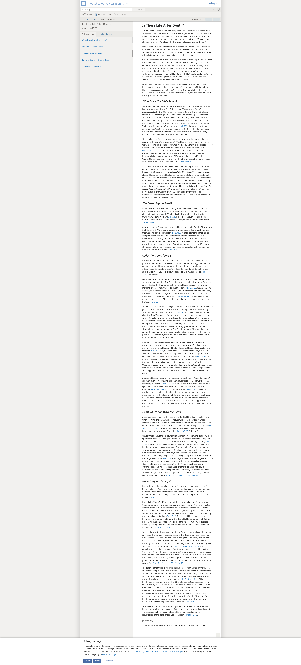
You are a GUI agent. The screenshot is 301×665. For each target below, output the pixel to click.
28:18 (167, 527)
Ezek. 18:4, (184, 161)
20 (190, 161)
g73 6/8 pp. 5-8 (89, 19)
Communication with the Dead (95, 60)
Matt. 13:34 (201, 356)
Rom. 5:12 (171, 516)
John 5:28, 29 (193, 546)
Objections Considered (92, 53)
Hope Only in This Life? (92, 66)
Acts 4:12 (193, 579)
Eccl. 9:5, (153, 428)
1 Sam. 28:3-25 (181, 431)
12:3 (168, 389)
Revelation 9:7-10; (158, 389)
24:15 (180, 563)
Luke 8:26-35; (171, 475)
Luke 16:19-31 (157, 350)
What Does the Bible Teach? (94, 40)
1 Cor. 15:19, (156, 563)
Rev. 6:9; (166, 383)
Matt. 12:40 (184, 296)
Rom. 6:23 (176, 233)
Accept (88, 660)
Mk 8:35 (183, 126)
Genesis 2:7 (147, 150)
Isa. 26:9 (190, 601)
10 (158, 428)
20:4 (172, 383)
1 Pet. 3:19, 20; (183, 475)
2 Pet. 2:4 (194, 475)
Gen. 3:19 (173, 249)
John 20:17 (156, 302)
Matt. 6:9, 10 (191, 615)
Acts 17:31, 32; (171, 563)
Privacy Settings (109, 654)
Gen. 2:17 (172, 217)
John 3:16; (185, 579)
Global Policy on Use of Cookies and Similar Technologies (158, 651)
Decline (97, 660)
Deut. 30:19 (149, 222)
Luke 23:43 (179, 312)
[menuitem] (218, 9)
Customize (108, 660)
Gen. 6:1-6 (167, 458)
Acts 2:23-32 (191, 288)
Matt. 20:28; (160, 527)
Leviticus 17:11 (192, 389)
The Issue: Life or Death (92, 46)
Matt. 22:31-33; (180, 546)
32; (163, 563)
